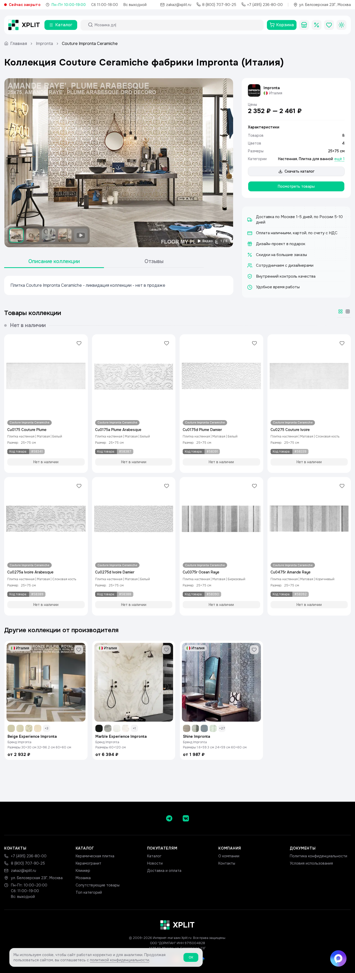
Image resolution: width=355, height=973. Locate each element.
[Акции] (316, 25)
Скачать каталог (299, 171)
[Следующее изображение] (224, 162)
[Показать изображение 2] (32, 235)
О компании (228, 856)
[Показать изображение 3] (48, 235)
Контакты (226, 863)
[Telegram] (169, 818)
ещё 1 (339, 158)
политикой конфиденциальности (119, 960)
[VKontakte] (186, 818)
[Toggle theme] (341, 25)
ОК (191, 957)
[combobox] (176, 25)
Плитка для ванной (316, 158)
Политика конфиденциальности (318, 856)
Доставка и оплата (164, 870)
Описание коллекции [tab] (54, 261)
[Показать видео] (81, 235)
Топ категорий (89, 892)
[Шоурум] (304, 25)
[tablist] (104, 261)
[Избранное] (329, 25)
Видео (207, 241)
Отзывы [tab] (153, 261)
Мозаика (83, 878)
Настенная (287, 158)
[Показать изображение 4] (64, 235)
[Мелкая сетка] (348, 311)
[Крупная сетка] (340, 311)
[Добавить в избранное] (79, 343)
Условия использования (311, 863)
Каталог (154, 856)
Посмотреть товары (296, 186)
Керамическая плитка (95, 856)
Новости (155, 863)
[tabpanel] (118, 285)
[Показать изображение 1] (16, 235)
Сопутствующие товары (98, 885)
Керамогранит (88, 863)
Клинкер (83, 870)
